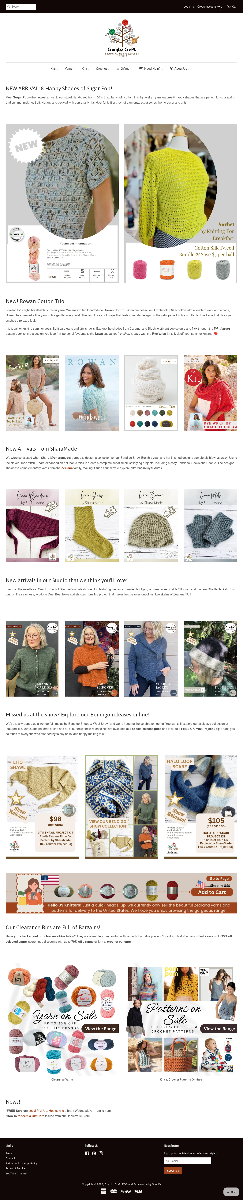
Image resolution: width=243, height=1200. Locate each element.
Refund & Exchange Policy (21, 1163)
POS (125, 1184)
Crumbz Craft (113, 1184)
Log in (187, 6)
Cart (234, 6)
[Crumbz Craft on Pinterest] (94, 1154)
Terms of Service (16, 1168)
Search (10, 1153)
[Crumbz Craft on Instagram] (101, 1154)
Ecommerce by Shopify (147, 1184)
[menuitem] (56, 68)
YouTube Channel (16, 1173)
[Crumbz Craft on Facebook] (87, 1154)
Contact (10, 1158)
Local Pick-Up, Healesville (46, 1110)
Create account (206, 6)
